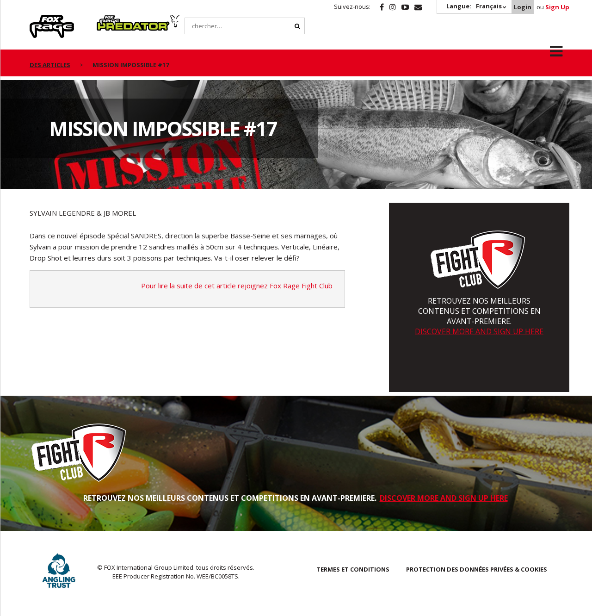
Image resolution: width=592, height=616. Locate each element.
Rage (38, 20)
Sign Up (557, 7)
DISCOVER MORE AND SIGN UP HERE (479, 331)
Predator (112, 20)
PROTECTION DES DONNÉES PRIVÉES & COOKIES (476, 569)
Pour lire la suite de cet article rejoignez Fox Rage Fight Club (237, 285)
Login (522, 7)
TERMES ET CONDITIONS (352, 569)
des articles (50, 65)
